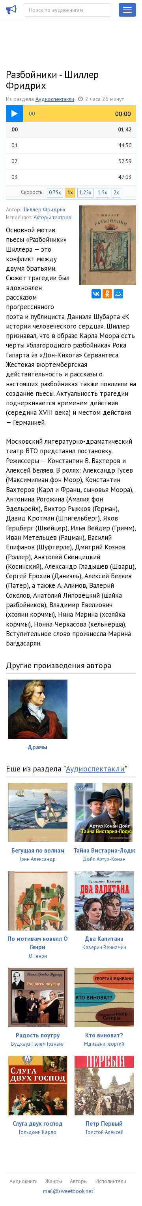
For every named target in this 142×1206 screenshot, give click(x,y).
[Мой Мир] (118, 293)
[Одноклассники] (107, 293)
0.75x (55, 192)
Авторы (79, 1181)
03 (71, 176)
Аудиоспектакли (55, 99)
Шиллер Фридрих (43, 209)
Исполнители (110, 1181)
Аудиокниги (23, 1181)
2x (116, 192)
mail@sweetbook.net (68, 1191)
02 (71, 161)
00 (71, 129)
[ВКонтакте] (96, 293)
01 (71, 145)
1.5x (102, 192)
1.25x (85, 192)
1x (70, 192)
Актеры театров (52, 217)
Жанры (53, 1181)
